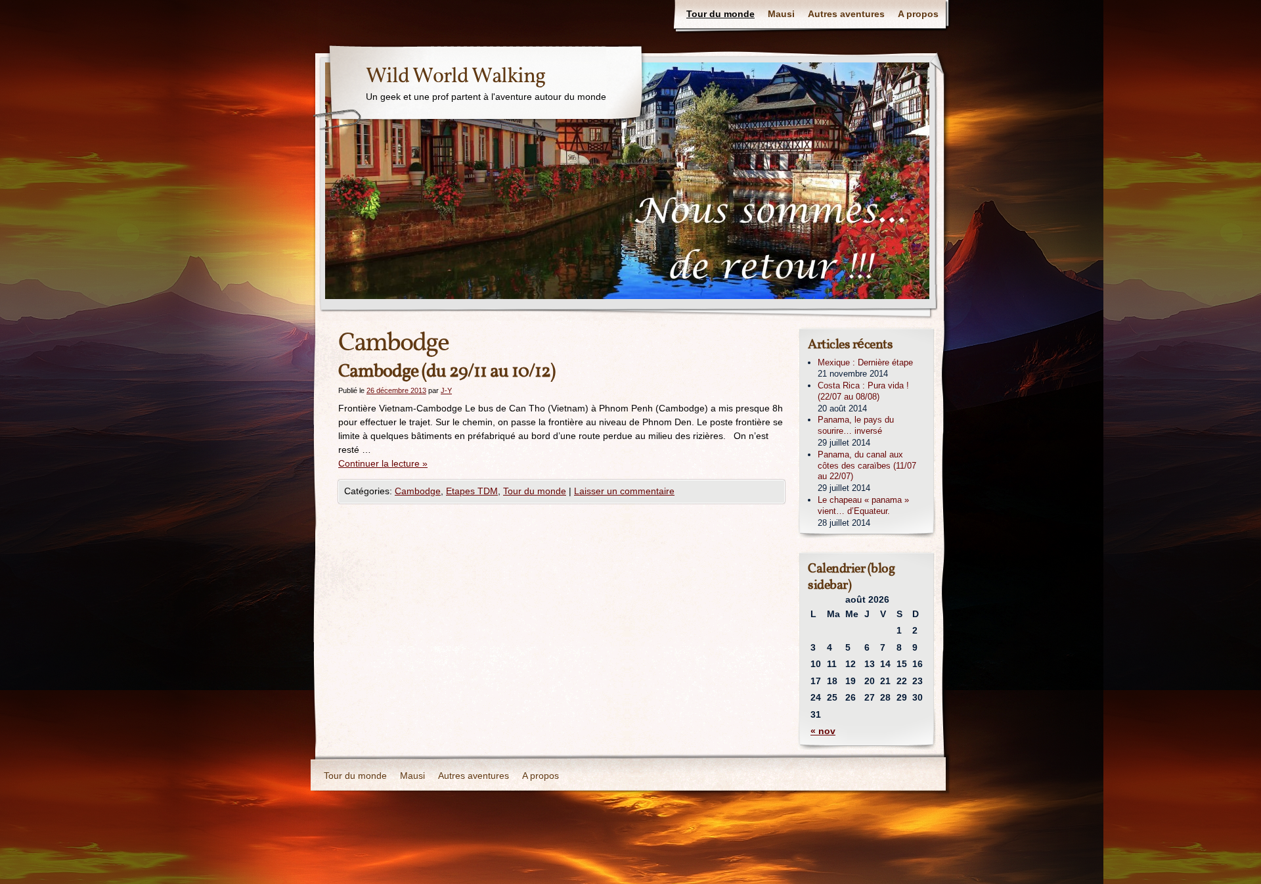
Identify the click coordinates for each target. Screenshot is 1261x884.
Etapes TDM (472, 491)
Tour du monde (720, 14)
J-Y (446, 390)
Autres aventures (846, 14)
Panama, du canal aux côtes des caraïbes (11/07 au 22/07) (867, 466)
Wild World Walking (455, 76)
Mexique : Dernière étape (865, 362)
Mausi (781, 14)
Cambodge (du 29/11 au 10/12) (446, 371)
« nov (822, 731)
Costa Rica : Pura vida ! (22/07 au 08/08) (863, 391)
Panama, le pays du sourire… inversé (856, 425)
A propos (918, 14)
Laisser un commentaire (624, 491)
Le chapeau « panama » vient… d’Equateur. (863, 505)
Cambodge (418, 491)
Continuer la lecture (383, 463)
